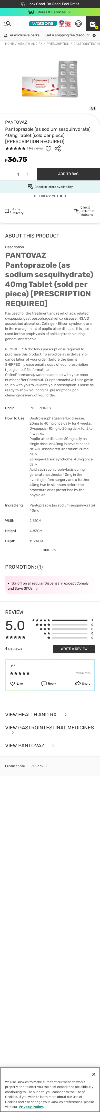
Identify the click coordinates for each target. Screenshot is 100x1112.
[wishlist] (48, 148)
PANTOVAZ (16, 122)
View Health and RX (31, 714)
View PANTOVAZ (25, 745)
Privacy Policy (31, 1107)
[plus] (27, 174)
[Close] (93, 1074)
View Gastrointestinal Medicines (49, 728)
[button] (93, 23)
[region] (50, 1089)
